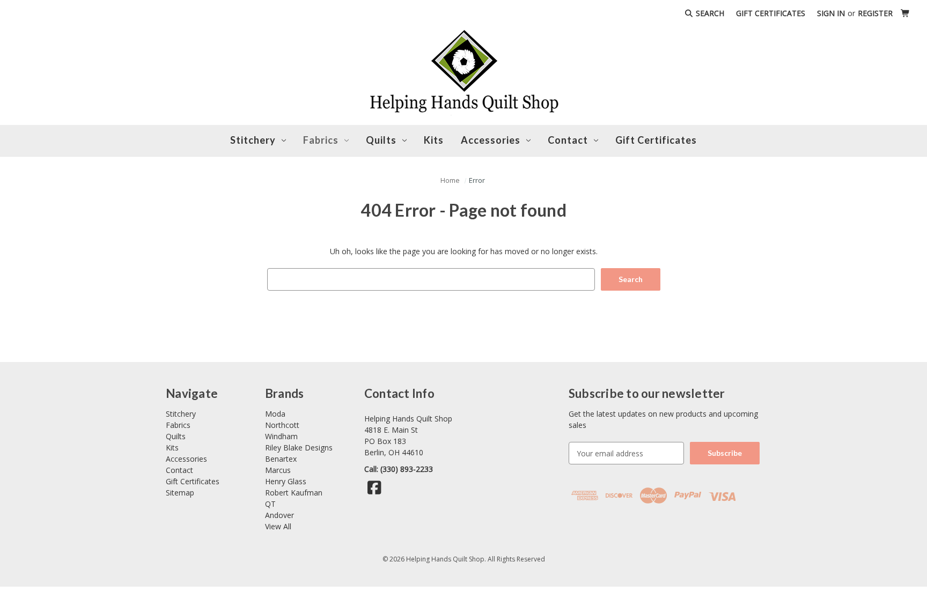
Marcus (278, 470)
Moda (275, 414)
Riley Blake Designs (299, 447)
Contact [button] (568, 140)
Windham (281, 436)
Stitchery (253, 140)
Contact (179, 470)
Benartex (281, 459)
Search (709, 13)
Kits (434, 140)
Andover (279, 515)
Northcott (282, 425)
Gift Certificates (770, 13)
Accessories (490, 140)
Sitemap (180, 492)
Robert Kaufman (293, 492)
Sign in (831, 13)
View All (278, 526)
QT (270, 504)
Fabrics (321, 140)
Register (875, 13)
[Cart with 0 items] (905, 13)
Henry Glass (285, 481)
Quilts (381, 140)
